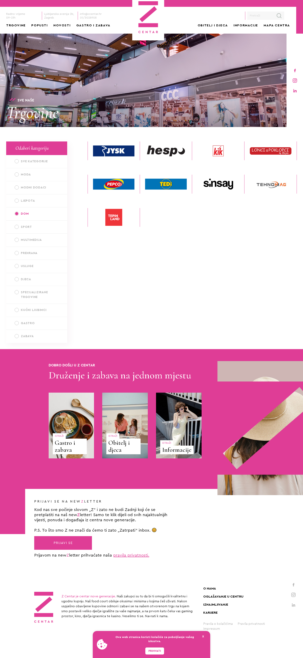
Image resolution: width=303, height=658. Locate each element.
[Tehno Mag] (270, 184)
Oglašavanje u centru (223, 596)
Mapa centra (277, 25)
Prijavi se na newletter (68, 501)
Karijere (210, 612)
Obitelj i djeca (213, 25)
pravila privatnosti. (131, 555)
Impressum (211, 628)
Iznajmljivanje (215, 604)
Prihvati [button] (154, 651)
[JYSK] (114, 150)
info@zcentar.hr (91, 14)
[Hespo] (166, 150)
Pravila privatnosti (251, 623)
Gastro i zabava (93, 25)
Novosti (61, 25)
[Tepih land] (114, 217)
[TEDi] (166, 184)
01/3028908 (88, 17)
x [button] (203, 636)
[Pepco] (114, 184)
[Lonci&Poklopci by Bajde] (270, 150)
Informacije (246, 25)
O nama (209, 588)
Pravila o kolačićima (218, 623)
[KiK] (218, 150)
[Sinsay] (218, 184)
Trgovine (16, 25)
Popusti (39, 25)
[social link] (294, 70)
